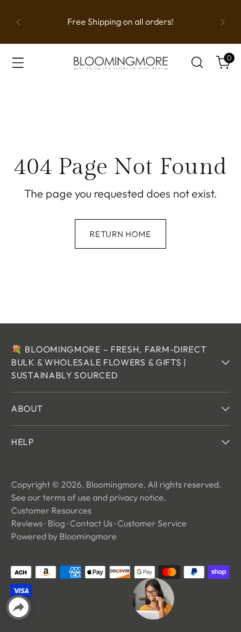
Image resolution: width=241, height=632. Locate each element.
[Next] (222, 22)
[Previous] (18, 22)
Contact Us (91, 523)
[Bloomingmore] (120, 63)
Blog (56, 523)
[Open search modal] (196, 62)
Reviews (27, 523)
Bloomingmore (114, 484)
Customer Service (152, 523)
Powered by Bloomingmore (64, 536)
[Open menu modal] (17, 62)
